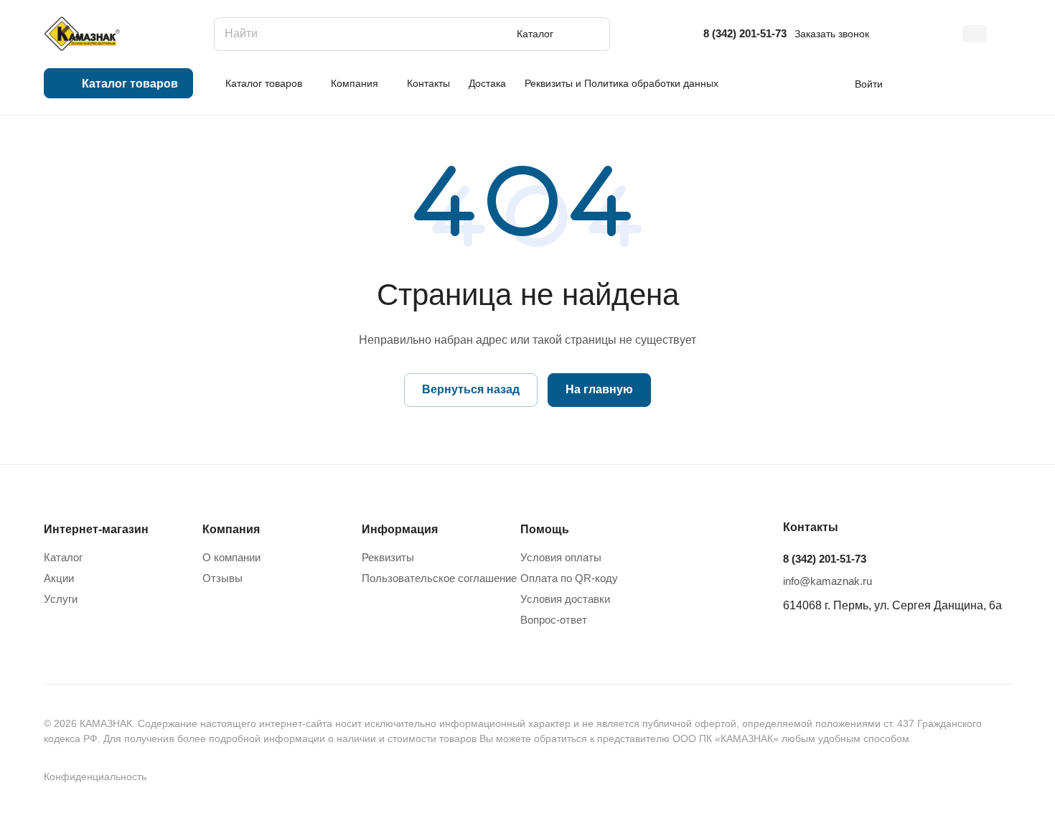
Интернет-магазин (96, 529)
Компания (231, 529)
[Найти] (592, 34)
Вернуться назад (471, 389)
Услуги (61, 599)
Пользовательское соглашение (439, 578)
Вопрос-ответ (553, 620)
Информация (400, 529)
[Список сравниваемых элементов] (918, 83)
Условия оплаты (560, 557)
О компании (231, 557)
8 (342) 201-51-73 (745, 33)
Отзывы (222, 578)
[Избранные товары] (961, 83)
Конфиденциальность (95, 776)
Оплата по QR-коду (569, 578)
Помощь (544, 529)
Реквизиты (388, 557)
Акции (59, 578)
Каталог (63, 557)
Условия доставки (565, 599)
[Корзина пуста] (1003, 83)
